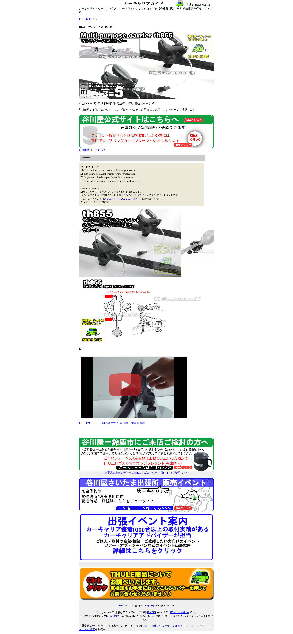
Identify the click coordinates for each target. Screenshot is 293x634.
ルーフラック (199, 625)
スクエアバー (111, 199)
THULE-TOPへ (88, 18)
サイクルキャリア (178, 625)
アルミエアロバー (130, 199)
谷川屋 (114, 615)
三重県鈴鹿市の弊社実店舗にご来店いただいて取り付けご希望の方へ (146, 472)
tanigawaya (150, 605)
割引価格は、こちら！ (92, 150)
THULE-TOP (125, 605)
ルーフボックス (154, 625)
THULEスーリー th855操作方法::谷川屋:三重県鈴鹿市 (112, 423)
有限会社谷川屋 (179, 612)
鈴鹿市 (151, 612)
